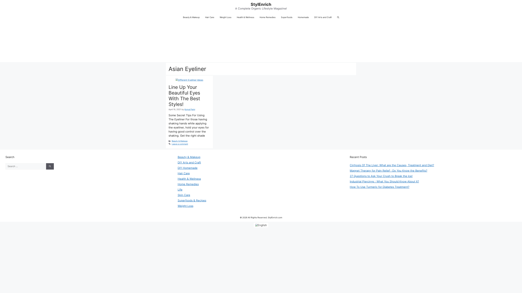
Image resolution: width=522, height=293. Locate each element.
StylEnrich (261, 4)
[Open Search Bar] (338, 17)
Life (180, 189)
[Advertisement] (261, 42)
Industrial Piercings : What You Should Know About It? (384, 181)
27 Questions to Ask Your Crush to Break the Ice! (381, 176)
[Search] (50, 166)
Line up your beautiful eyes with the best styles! (184, 95)
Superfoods (286, 17)
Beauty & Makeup (191, 17)
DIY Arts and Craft (323, 17)
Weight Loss (225, 17)
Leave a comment (180, 144)
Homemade (303, 17)
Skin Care (184, 195)
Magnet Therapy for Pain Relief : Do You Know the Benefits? (388, 170)
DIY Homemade (188, 168)
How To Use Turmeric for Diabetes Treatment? (379, 187)
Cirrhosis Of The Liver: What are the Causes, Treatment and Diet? (392, 165)
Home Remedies (268, 17)
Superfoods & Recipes (192, 200)
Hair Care (209, 17)
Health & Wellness (245, 17)
